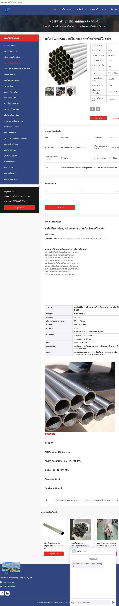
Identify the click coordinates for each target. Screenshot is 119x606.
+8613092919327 (18, 201)
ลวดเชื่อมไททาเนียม (11, 92)
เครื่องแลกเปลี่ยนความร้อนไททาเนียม (17, 69)
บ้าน (44, 26)
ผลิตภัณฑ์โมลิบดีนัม (11, 156)
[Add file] (73, 602)
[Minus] (113, 551)
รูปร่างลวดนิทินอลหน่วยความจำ (15, 138)
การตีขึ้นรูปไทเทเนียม (11, 104)
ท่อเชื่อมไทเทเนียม (10, 51)
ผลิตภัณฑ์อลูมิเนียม (10, 173)
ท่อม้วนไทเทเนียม (10, 75)
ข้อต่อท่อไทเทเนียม (10, 45)
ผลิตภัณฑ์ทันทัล (9, 162)
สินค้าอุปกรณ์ (8, 167)
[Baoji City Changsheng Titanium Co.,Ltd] (7, 10)
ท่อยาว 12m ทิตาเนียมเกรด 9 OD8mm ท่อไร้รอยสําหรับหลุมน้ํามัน (106, 545)
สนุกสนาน (19, 208)
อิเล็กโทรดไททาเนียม (11, 115)
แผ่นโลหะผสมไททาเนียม (12, 80)
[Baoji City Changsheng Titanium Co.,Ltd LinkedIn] (98, 109)
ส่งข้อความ (60, 207)
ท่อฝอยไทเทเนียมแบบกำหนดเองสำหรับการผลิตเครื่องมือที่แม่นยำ (79, 545)
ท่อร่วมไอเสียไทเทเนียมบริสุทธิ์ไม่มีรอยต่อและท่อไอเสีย (53, 545)
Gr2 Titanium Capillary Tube (67, 500)
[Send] (113, 602)
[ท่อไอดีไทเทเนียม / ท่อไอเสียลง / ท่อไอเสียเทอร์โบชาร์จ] (66, 64)
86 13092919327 (24, 196)
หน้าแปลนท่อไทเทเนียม (12, 57)
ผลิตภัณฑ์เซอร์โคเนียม (12, 127)
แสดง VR (94, 9)
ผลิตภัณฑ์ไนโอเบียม (11, 144)
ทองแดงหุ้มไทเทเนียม (11, 109)
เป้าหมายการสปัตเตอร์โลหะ (14, 121)
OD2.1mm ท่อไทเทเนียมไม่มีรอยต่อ (97, 500)
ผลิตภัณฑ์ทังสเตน (10, 150)
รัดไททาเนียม (8, 86)
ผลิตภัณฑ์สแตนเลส (11, 179)
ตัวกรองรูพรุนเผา (10, 133)
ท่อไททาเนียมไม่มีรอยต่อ (56, 26)
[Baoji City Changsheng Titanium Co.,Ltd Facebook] (92, 109)
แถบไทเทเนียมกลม (10, 98)
